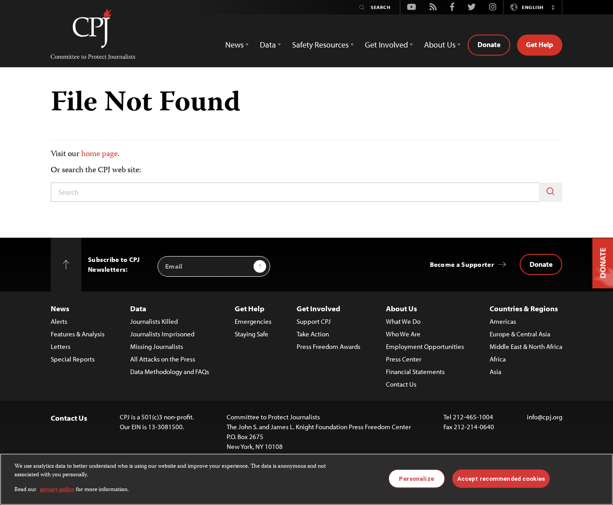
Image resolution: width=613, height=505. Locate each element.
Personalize (416, 478)
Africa (498, 359)
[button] (553, 7)
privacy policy (57, 490)
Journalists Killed (154, 321)
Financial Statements (415, 371)
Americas (503, 321)
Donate (488, 44)
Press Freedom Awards (328, 346)
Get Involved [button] (386, 44)
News (60, 308)
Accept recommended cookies (501, 478)
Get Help (539, 44)
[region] (306, 479)
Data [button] (268, 44)
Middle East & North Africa (526, 346)
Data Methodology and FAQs (169, 371)
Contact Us (401, 384)
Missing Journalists (156, 346)
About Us (401, 308)
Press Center (403, 359)
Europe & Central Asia (520, 334)
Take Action (313, 334)
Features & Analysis (78, 334)
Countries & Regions (524, 308)
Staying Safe (251, 334)
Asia (495, 371)
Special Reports (73, 359)
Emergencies (253, 321)
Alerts (59, 321)
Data (138, 308)
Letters (60, 346)
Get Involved (318, 308)
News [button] (234, 44)
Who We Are (403, 334)
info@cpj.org (544, 417)
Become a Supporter (462, 264)
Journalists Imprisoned (162, 334)
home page (99, 154)
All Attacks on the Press (162, 359)
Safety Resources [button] (320, 44)
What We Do (403, 321)
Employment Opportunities (425, 346)
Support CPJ (314, 321)
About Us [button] (439, 44)
